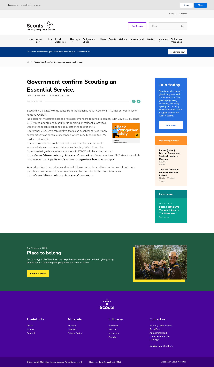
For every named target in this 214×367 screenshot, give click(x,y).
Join (50, 39)
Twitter (113, 329)
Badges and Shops (89, 40)
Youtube (113, 337)
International (137, 39)
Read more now (177, 52)
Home (30, 39)
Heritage (75, 39)
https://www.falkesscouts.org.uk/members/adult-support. (81, 159)
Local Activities (60, 40)
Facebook (114, 325)
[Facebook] (134, 101)
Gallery (123, 39)
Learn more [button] (35, 5)
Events (112, 39)
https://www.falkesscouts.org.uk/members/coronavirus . (60, 175)
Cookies (173, 14)
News (103, 39)
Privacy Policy (75, 333)
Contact (151, 39)
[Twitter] (138, 101)
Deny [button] (186, 5)
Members (163, 39)
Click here (168, 346)
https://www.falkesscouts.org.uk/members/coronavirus (60, 155)
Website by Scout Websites (173, 362)
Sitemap (183, 14)
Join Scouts (137, 26)
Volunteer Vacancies (176, 40)
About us (39, 40)
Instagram (114, 333)
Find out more (38, 273)
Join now (171, 125)
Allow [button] (200, 5)
